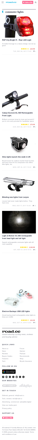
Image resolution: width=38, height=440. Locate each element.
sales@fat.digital (25, 402)
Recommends (24, 356)
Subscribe (29, 2)
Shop (21, 358)
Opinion (22, 351)
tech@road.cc (17, 398)
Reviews (5, 353)
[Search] (35, 2)
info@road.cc (19, 395)
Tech (3, 361)
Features (5, 358)
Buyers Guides (7, 356)
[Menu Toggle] (3, 2)
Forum (22, 348)
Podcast (22, 353)
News (4, 351)
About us (5, 348)
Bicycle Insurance (26, 361)
